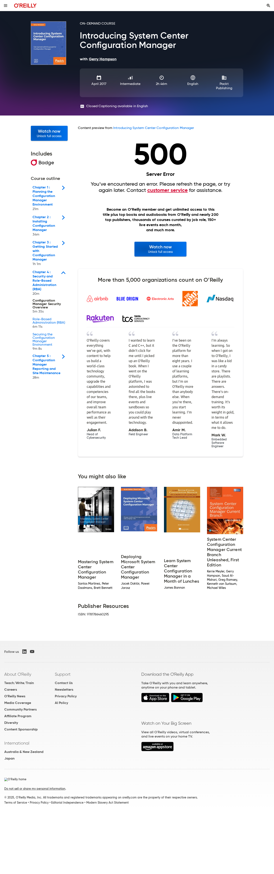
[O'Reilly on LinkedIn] (24, 651)
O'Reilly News (14, 696)
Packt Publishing (224, 86)
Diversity (11, 722)
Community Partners (20, 709)
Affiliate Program (17, 716)
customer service (167, 190)
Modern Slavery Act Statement (107, 802)
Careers (10, 689)
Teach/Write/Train (19, 683)
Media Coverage (17, 703)
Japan (9, 758)
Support (63, 674)
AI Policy (61, 703)
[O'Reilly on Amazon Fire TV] (157, 750)
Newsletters (64, 689)
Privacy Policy (66, 696)
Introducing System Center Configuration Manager (153, 128)
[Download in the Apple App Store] (155, 701)
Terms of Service (15, 802)
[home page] (25, 5)
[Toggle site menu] (5, 5)
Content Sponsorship (21, 729)
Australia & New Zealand (23, 752)
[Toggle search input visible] (268, 5)
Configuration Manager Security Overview (47, 306)
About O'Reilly (17, 674)
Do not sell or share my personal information (34, 789)
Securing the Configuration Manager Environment (44, 342)
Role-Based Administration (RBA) (49, 323)
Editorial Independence (67, 802)
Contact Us (64, 683)
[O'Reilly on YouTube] (32, 651)
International (16, 743)
